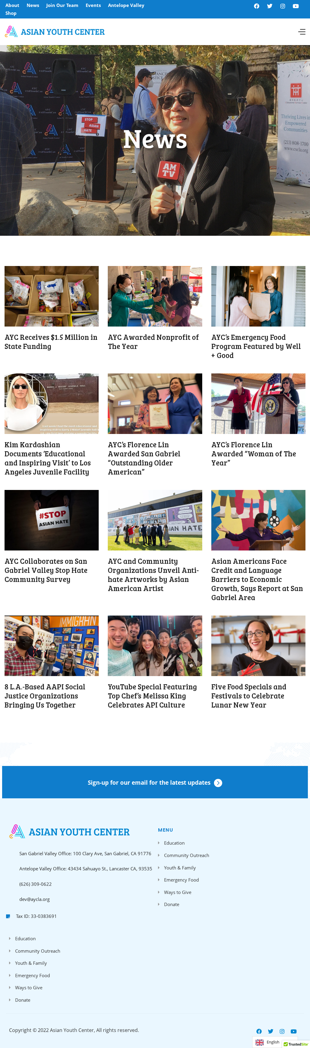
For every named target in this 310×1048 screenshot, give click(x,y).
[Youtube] (295, 6)
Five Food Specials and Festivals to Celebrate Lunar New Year (248, 696)
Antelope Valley (126, 5)
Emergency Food (181, 880)
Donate (171, 904)
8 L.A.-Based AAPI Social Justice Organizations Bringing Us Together (45, 696)
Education (174, 843)
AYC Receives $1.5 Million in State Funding (51, 341)
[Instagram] (282, 6)
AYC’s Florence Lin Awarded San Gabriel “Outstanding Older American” (144, 458)
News (33, 5)
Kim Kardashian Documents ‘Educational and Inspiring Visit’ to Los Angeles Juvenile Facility (48, 458)
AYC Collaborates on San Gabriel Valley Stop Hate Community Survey (46, 570)
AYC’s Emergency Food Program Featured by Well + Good (256, 346)
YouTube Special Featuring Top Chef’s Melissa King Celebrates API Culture (152, 696)
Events (93, 5)
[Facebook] (256, 6)
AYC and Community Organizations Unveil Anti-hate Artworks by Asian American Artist (153, 574)
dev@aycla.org (34, 899)
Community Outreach (186, 855)
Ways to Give (177, 892)
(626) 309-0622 (35, 884)
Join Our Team (62, 5)
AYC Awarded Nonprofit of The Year (153, 341)
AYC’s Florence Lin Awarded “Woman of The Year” (253, 453)
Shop (11, 13)
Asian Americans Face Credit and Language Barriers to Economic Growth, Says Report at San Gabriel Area (257, 579)
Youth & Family (180, 868)
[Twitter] (269, 6)
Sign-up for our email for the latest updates (149, 783)
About (12, 5)
